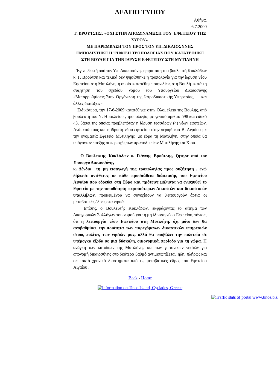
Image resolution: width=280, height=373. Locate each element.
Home (146, 278)
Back (133, 278)
